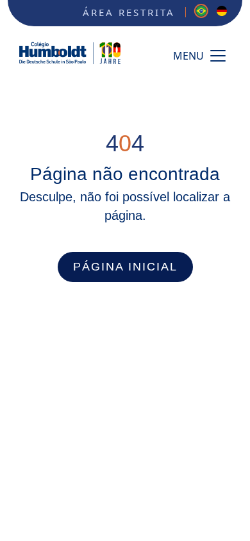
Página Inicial (125, 266)
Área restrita (129, 12)
